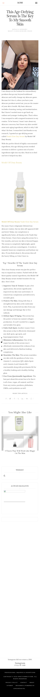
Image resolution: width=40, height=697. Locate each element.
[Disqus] (20, 559)
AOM (20, 2)
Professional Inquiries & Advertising (20, 672)
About (32, 682)
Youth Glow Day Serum (16, 136)
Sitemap (10, 685)
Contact (23, 682)
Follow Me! (20, 665)
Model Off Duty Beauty (12, 163)
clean (16, 31)
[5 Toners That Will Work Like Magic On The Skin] (20, 433)
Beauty (11, 31)
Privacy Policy (12, 682)
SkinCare (23, 31)
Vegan (29, 31)
